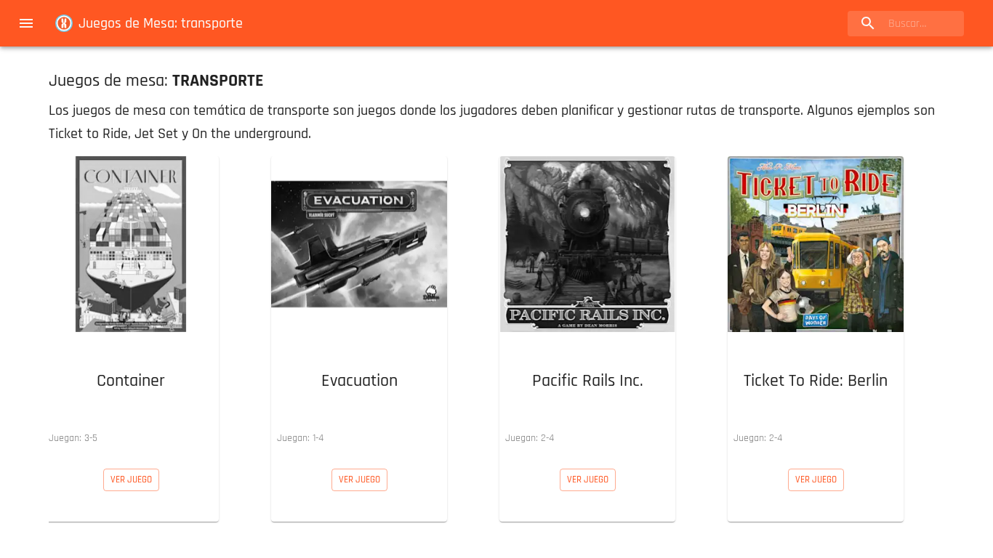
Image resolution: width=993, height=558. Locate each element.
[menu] (26, 23)
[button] (131, 303)
